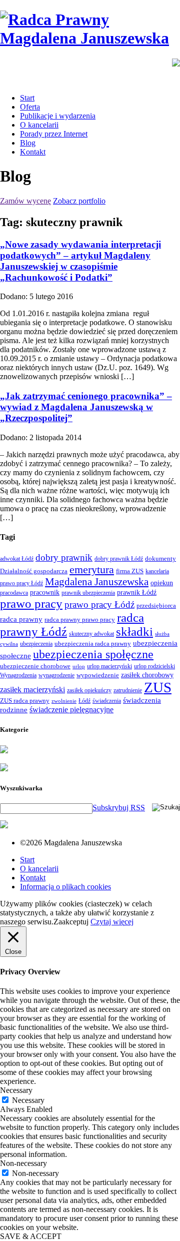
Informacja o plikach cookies (65, 886)
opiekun (161, 583)
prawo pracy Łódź (99, 604)
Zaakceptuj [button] (71, 921)
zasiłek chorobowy (147, 675)
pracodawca (14, 592)
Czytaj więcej (112, 921)
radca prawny (21, 619)
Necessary (28, 1100)
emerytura (92, 569)
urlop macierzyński (109, 666)
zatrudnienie (128, 690)
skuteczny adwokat (91, 633)
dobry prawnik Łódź (118, 558)
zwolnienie (64, 701)
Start (27, 98)
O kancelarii (39, 125)
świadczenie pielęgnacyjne (72, 709)
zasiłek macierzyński (32, 689)
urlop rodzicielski (154, 666)
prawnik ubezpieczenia (88, 592)
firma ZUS (130, 571)
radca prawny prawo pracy (79, 619)
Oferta (30, 107)
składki (134, 631)
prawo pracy (31, 603)
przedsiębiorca (156, 605)
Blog (28, 143)
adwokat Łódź (17, 558)
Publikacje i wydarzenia (58, 116)
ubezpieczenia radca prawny (92, 643)
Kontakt (33, 152)
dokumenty (160, 558)
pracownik (45, 592)
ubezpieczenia (36, 643)
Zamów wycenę (25, 201)
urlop (78, 666)
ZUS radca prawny (25, 700)
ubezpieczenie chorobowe (35, 666)
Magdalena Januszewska (96, 581)
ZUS (158, 687)
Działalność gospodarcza (34, 571)
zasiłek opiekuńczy (89, 690)
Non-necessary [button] (23, 1163)
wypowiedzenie (97, 675)
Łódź (84, 700)
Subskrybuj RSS (118, 807)
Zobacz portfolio (79, 201)
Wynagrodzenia (18, 675)
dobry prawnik (64, 557)
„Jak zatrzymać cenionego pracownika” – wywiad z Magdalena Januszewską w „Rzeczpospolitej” (86, 407)
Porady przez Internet (54, 134)
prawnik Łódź (136, 592)
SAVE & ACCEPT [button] (31, 1236)
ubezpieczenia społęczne (93, 654)
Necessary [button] (16, 1090)
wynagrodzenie (56, 675)
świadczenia (106, 700)
